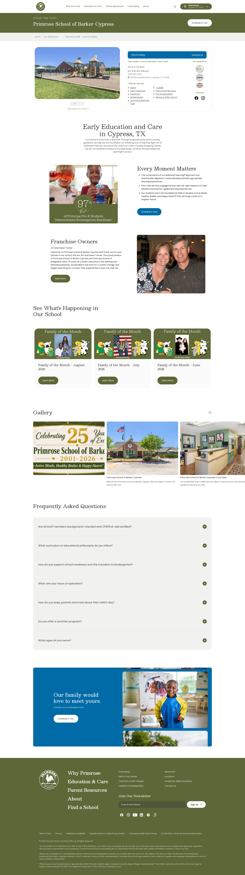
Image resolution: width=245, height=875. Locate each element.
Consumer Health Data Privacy (143, 833)
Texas (46, 18)
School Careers (90, 36)
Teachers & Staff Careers (131, 781)
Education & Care (88, 781)
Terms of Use (45, 833)
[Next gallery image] (210, 412)
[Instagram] (203, 98)
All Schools (37, 18)
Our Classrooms (51, 36)
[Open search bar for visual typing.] (175, 7)
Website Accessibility (75, 833)
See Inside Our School (77, 109)
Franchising (124, 771)
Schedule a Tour (200, 22)
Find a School (83, 807)
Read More (60, 278)
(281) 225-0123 (135, 74)
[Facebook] (196, 98)
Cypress (53, 18)
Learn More (48, 380)
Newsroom (170, 771)
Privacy (59, 833)
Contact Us (197, 54)
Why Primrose (84, 773)
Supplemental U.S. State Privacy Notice (107, 833)
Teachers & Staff (72, 36)
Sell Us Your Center (128, 776)
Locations (169, 776)
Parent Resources (87, 790)
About (75, 798)
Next (122, 73)
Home (37, 36)
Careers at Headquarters (131, 785)
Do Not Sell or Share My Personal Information (181, 833)
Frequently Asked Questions (178, 781)
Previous (33, 73)
